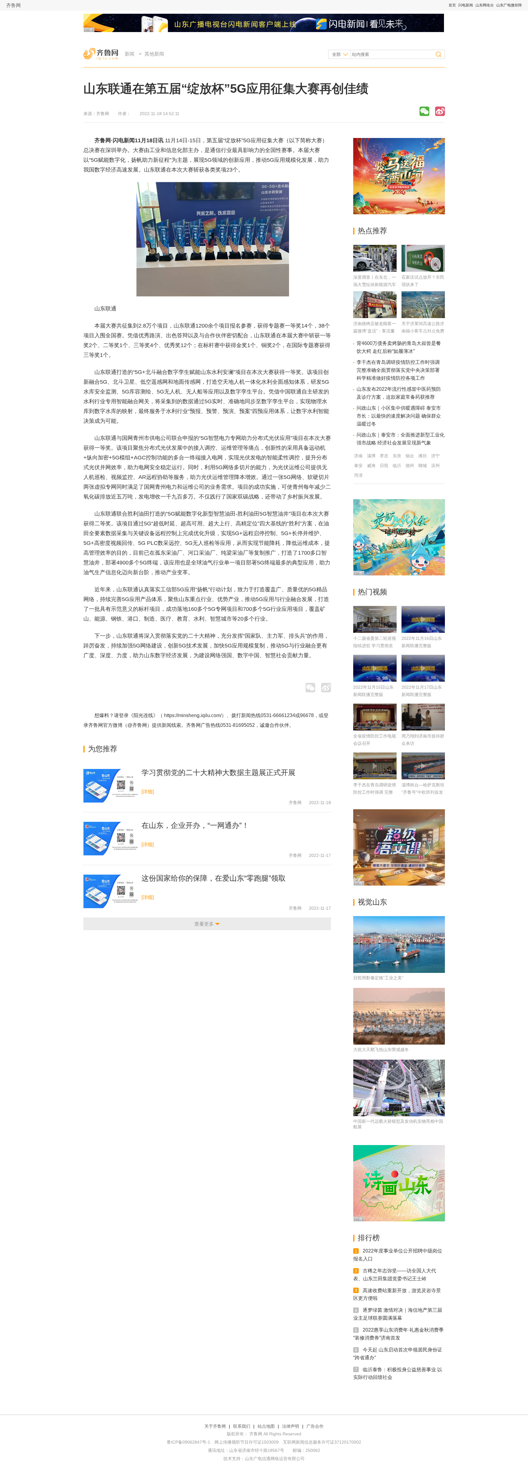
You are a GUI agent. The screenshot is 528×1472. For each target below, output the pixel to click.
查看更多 (204, 923)
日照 (384, 465)
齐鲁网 (13, 5)
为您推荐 (102, 749)
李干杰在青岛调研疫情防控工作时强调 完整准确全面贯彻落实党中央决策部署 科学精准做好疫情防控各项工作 (398, 370)
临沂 (397, 465)
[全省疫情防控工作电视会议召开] (375, 717)
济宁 (435, 455)
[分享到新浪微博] (440, 111)
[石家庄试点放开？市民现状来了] (423, 270)
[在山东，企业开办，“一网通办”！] (111, 838)
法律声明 (290, 1426)
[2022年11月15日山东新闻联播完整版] (375, 668)
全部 (336, 54)
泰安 (358, 465)
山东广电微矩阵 (509, 5)
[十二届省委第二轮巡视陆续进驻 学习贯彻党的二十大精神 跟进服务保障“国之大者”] (375, 619)
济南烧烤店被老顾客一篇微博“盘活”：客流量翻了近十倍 (374, 331)
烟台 (409, 455)
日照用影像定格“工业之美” (378, 977)
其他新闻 (154, 53)
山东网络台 (484, 5)
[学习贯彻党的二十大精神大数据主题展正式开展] (111, 786)
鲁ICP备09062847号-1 (188, 1442)
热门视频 (372, 592)
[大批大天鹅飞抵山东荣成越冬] (399, 1016)
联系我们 (241, 1426)
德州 (409, 465)
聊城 (422, 465)
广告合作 (315, 1426)
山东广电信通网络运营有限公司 (275, 1458)
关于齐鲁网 (215, 1426)
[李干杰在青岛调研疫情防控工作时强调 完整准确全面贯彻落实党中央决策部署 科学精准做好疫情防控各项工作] (375, 765)
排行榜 (369, 1238)
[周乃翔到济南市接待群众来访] (423, 717)
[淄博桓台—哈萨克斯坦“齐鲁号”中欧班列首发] (423, 765)
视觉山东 (372, 902)
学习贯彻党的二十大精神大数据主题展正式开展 (218, 772)
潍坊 (422, 455)
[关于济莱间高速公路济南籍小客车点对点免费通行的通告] (423, 316)
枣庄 (384, 455)
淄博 (371, 455)
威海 (371, 465)
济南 (358, 455)
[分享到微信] (424, 111)
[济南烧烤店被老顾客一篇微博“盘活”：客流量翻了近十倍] (375, 316)
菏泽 (358, 475)
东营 (397, 455)
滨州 (435, 465)
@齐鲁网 (137, 725)
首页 (452, 5)
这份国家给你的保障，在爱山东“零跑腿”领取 (213, 878)
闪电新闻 (465, 5)
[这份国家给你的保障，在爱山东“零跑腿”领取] (111, 891)
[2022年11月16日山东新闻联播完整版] (423, 619)
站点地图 (266, 1426)
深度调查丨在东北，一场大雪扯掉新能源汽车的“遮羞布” (374, 284)
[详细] (147, 791)
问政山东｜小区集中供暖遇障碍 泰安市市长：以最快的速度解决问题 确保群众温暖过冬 (399, 415)
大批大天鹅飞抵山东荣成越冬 (381, 1049)
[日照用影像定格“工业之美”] (399, 944)
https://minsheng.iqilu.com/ (193, 715)
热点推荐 (372, 231)
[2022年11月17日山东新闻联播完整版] (423, 668)
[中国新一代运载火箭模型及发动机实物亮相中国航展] (399, 1088)
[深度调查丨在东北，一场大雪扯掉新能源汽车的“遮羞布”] (375, 270)
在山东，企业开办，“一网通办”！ (195, 825)
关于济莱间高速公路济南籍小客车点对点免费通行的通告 (423, 331)
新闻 (129, 53)
